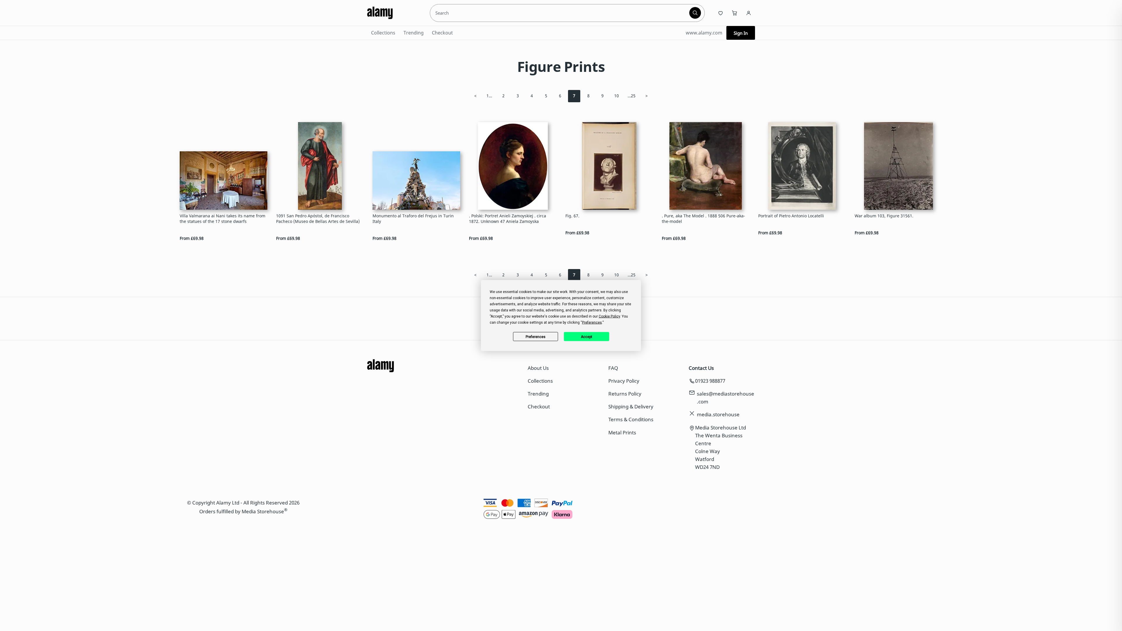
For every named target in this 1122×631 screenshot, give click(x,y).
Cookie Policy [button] (609, 316)
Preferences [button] (592, 322)
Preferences (536, 336)
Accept (586, 336)
